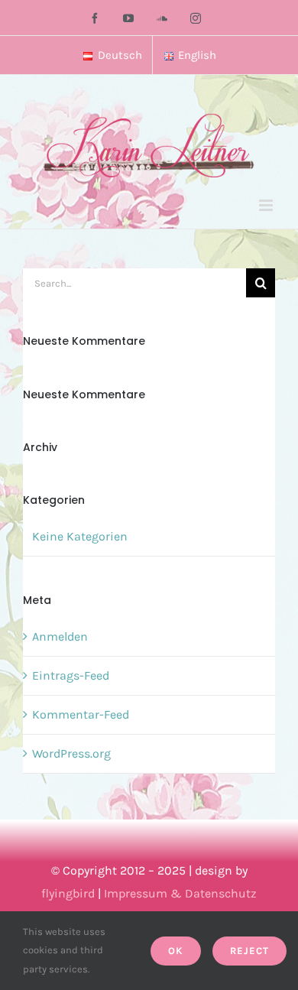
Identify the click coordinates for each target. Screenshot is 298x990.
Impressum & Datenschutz (180, 893)
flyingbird (68, 893)
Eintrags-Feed (70, 675)
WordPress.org (71, 753)
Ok (175, 950)
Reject (249, 950)
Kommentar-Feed (80, 714)
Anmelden (60, 636)
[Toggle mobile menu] (267, 205)
